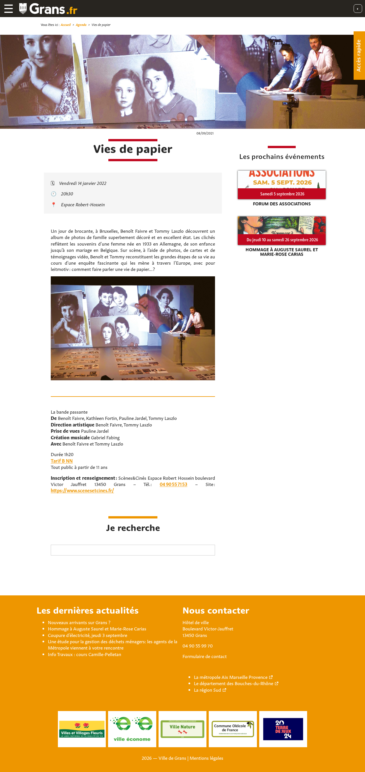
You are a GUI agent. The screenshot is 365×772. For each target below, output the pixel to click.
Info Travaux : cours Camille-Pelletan (84, 654)
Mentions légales (206, 757)
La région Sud (207, 689)
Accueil (66, 24)
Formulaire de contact (204, 656)
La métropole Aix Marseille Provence (230, 676)
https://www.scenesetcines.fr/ (82, 490)
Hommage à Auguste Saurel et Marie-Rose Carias (97, 628)
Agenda (81, 24)
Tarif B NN (62, 460)
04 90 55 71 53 (173, 484)
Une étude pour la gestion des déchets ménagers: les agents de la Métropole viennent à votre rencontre (112, 644)
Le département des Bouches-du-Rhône (233, 683)
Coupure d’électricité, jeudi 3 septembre (87, 635)
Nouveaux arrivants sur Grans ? (79, 622)
